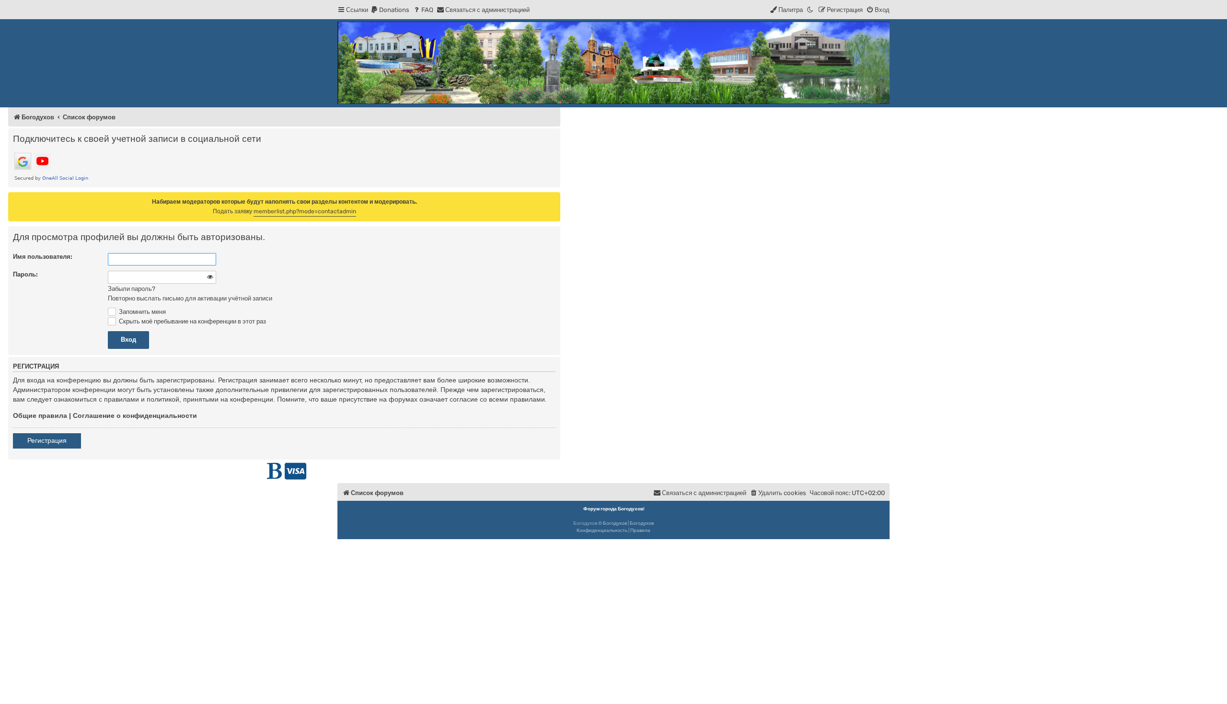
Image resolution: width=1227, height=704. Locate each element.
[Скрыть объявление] (554, 199)
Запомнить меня (141, 311)
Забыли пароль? (131, 288)
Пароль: (25, 274)
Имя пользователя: (42, 256)
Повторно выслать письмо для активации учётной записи (190, 298)
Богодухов (615, 523)
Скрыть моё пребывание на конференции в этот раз (191, 321)
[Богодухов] (613, 63)
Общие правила (40, 415)
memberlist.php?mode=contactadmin (305, 211)
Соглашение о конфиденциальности (135, 415)
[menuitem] (389, 10)
